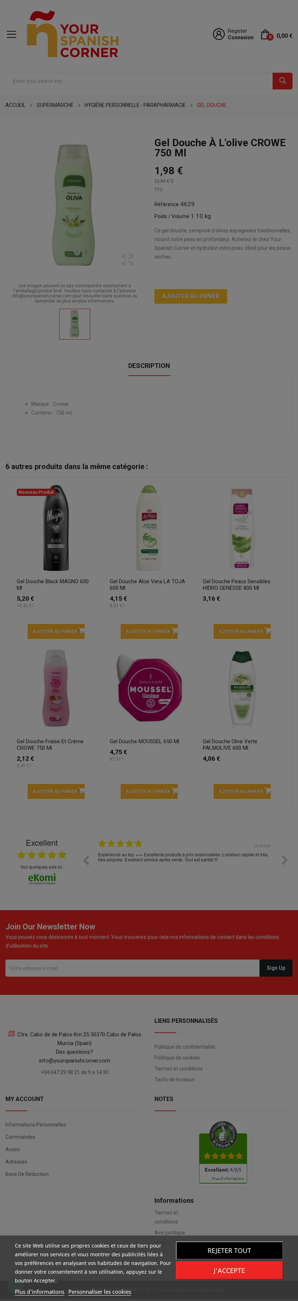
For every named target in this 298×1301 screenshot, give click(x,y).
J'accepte (229, 1270)
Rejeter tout (229, 1250)
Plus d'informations (39, 1291)
